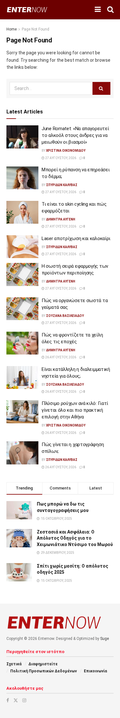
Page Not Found (35, 29)
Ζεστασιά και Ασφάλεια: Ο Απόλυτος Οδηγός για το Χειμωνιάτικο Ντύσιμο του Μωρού (75, 538)
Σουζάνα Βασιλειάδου (65, 316)
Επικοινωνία (95, 671)
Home (11, 29)
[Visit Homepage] (27, 10)
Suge (104, 638)
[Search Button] (110, 9)
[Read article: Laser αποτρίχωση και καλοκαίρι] (22, 246)
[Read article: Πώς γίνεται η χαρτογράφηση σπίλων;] (22, 452)
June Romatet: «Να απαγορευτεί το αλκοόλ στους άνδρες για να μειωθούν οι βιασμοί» (75, 135)
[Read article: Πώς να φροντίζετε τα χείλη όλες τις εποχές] (22, 343)
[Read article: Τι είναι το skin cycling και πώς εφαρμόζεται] (22, 212)
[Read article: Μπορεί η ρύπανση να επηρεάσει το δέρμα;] (22, 178)
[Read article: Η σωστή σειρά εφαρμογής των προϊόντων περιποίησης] (22, 274)
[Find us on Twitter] (15, 700)
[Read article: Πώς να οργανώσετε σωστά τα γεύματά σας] (22, 308)
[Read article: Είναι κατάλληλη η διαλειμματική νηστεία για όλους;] (22, 377)
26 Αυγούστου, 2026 (60, 357)
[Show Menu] (98, 9)
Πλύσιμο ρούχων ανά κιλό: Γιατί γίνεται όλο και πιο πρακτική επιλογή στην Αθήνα (75, 410)
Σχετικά (13, 664)
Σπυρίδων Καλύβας (61, 185)
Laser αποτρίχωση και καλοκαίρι (76, 238)
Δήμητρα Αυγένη (60, 219)
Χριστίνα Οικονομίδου (65, 150)
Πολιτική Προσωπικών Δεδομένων (43, 671)
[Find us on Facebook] (7, 700)
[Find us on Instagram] (24, 700)
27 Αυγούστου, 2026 (60, 158)
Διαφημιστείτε (43, 664)
